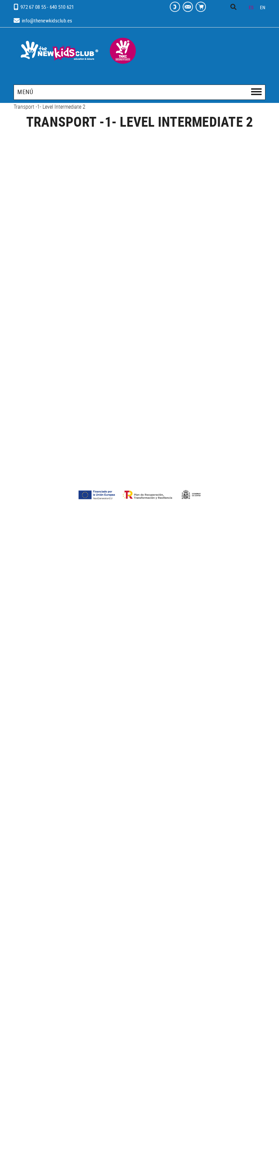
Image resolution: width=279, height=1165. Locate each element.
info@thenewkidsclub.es (47, 20)
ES (251, 7)
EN (263, 7)
